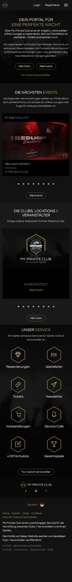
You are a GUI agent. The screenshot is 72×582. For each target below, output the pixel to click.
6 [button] (43, 184)
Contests (36, 513)
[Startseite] (5, 5)
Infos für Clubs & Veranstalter (20, 517)
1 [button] (18, 184)
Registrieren (52, 5)
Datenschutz (37, 549)
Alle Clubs (24, 66)
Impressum (21, 549)
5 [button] (38, 184)
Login (36, 5)
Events (16, 513)
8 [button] (53, 184)
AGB (50, 549)
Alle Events (46, 66)
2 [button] (23, 184)
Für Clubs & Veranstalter (35, 75)
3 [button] (28, 184)
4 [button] (33, 184)
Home (6, 513)
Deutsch (32, 504)
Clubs (25, 513)
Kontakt (7, 549)
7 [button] (48, 184)
